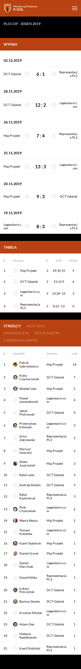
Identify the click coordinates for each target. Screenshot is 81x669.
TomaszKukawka (25, 532)
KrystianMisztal (30, 613)
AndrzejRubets (30, 485)
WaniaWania (28, 520)
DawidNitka (28, 577)
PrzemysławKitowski (27, 425)
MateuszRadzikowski (28, 635)
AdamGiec (27, 624)
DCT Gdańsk (12, 74)
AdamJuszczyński (27, 463)
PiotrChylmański (27, 509)
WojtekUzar (28, 388)
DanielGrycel (28, 553)
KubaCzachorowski (29, 377)
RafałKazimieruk (27, 496)
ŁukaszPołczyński (26, 590)
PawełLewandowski (28, 400)
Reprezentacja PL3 (68, 74)
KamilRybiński (29, 648)
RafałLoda (26, 475)
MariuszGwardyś (25, 450)
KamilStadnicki (30, 543)
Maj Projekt (12, 135)
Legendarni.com (68, 104)
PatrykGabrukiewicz (28, 364)
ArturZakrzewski (27, 438)
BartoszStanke (29, 601)
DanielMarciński (26, 564)
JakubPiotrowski (27, 412)
